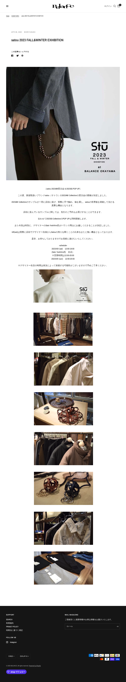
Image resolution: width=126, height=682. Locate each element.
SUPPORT (10, 615)
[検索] (115, 6)
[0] (118, 6)
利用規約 (10, 623)
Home (7, 16)
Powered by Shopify (35, 666)
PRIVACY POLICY (12, 626)
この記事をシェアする (20, 51)
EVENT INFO (15, 16)
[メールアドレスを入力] (117, 626)
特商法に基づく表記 (14, 630)
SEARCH (9, 619)
